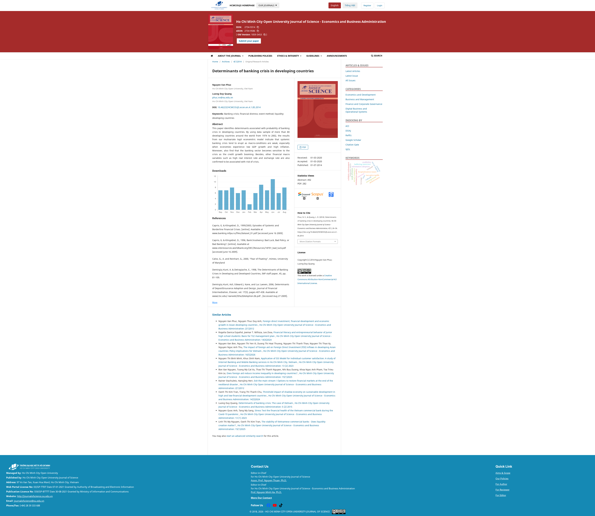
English (335, 5)
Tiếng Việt (350, 5)
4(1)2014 (238, 61)
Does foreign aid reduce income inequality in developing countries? (262, 373)
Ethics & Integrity (288, 55)
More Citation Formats (310, 241)
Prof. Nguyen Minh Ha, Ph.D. (266, 492)
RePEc (349, 135)
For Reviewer (502, 489)
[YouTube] (275, 505)
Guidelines (313, 55)
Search (378, 55)
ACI (347, 126)
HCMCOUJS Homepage (242, 5)
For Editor (501, 495)
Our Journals (267, 5)
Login (379, 5)
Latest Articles (353, 71)
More (214, 302)
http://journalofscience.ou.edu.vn (35, 496)
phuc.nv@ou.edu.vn (222, 97)
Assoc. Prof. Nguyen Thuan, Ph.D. (269, 480)
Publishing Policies (260, 55)
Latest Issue (352, 75)
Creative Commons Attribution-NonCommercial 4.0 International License (317, 279)
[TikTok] (281, 505)
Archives (226, 61)
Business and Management (360, 99)
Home (215, 61)
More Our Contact (261, 497)
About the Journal (230, 55)
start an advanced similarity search (245, 435)
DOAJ (348, 130)
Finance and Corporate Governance (364, 104)
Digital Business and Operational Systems (356, 110)
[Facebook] (268, 505)
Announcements (337, 55)
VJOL (348, 149)
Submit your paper (249, 40)
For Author (501, 484)
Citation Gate (352, 144)
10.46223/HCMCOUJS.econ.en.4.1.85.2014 (239, 107)
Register (367, 5)
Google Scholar (353, 139)
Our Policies (502, 478)
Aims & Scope (503, 473)
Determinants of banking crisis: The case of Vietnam (266, 403)
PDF (304, 147)
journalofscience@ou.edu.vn (29, 501)
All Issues (350, 80)
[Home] (212, 56)
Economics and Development (361, 94)
